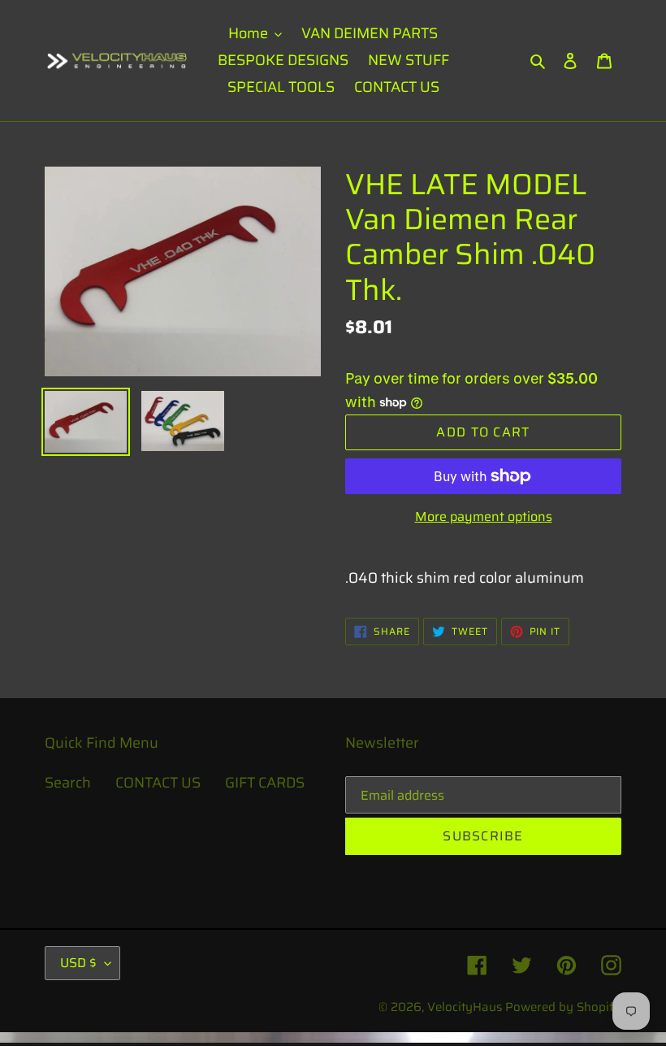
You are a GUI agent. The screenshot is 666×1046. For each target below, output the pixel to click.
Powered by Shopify (563, 1007)
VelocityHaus (464, 1007)
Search (68, 782)
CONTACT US (158, 782)
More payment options (483, 517)
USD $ (78, 963)
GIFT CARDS (265, 782)
